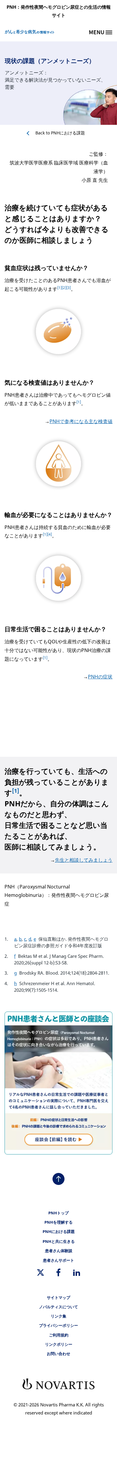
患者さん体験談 (58, 1250)
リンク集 (58, 1316)
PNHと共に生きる (59, 1241)
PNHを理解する (58, 1222)
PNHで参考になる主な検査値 (81, 421)
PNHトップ (58, 1213)
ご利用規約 (58, 1335)
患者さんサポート (58, 1260)
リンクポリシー (58, 1344)
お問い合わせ (58, 1353)
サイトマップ (58, 1297)
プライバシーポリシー (58, 1325)
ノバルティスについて (58, 1306)
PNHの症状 (100, 676)
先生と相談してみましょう (83, 860)
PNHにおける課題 (60, 133)
